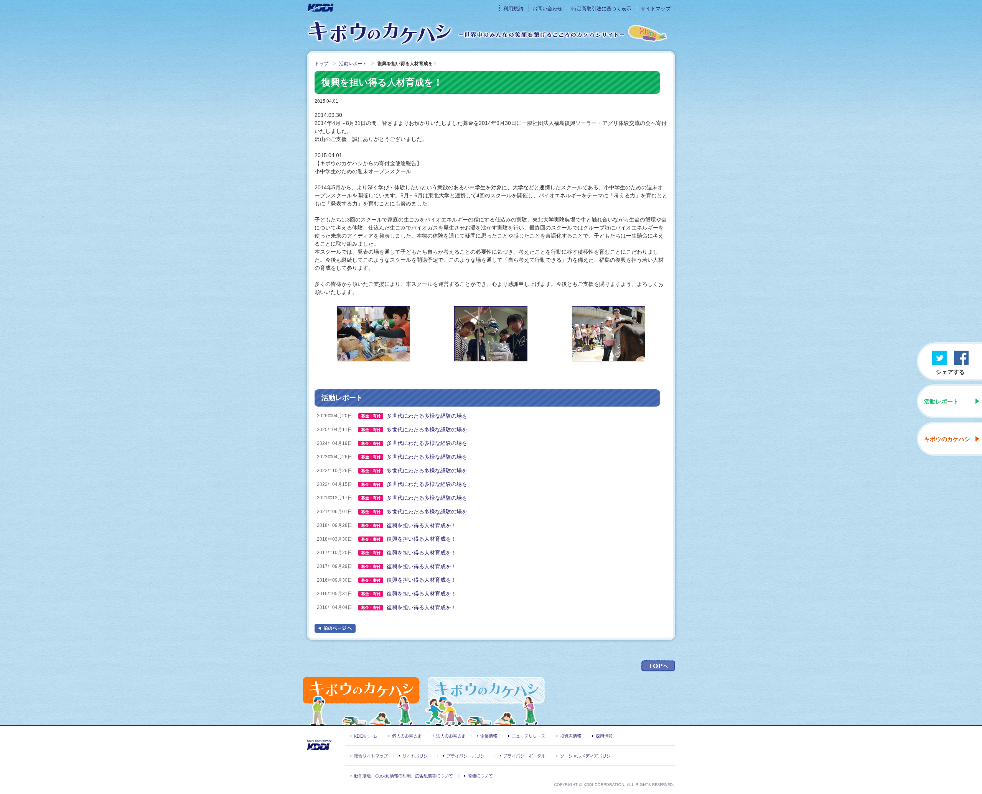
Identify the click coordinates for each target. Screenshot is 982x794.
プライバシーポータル (524, 756)
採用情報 (604, 736)
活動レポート (941, 401)
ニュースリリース (528, 736)
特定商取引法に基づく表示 (601, 8)
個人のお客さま (407, 736)
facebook (961, 358)
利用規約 (513, 8)
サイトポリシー (417, 756)
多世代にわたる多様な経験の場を (427, 416)
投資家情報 (570, 736)
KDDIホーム (365, 736)
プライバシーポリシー (468, 756)
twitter (939, 358)
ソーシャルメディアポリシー (587, 756)
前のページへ (335, 628)
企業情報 (488, 736)
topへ (658, 665)
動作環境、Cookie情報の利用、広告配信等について (403, 776)
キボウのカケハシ (380, 32)
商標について (480, 776)
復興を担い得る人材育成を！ (421, 525)
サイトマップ (656, 8)
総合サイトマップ (371, 756)
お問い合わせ (547, 8)
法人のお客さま (451, 736)
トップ (321, 63)
